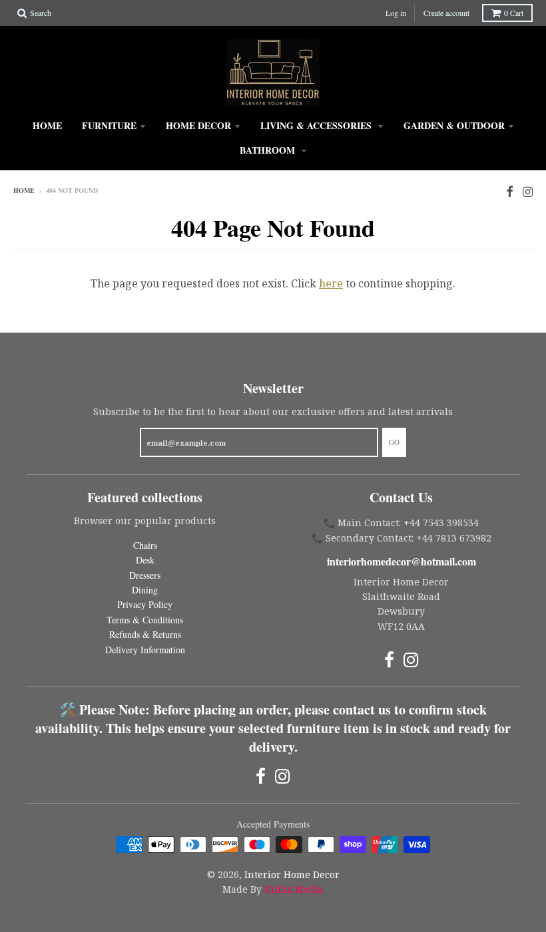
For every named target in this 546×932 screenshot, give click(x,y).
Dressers (144, 575)
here (331, 283)
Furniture (109, 125)
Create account (446, 12)
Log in (396, 12)
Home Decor (198, 125)
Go (394, 442)
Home (47, 125)
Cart (513, 12)
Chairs (145, 545)
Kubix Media (294, 889)
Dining (145, 589)
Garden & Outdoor (454, 125)
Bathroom (269, 150)
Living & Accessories (317, 125)
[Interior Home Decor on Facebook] (509, 191)
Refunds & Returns (145, 634)
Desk (145, 559)
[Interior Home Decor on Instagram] (528, 191)
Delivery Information (145, 649)
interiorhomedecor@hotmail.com (401, 561)
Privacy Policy (144, 604)
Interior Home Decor (292, 874)
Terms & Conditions (145, 619)
